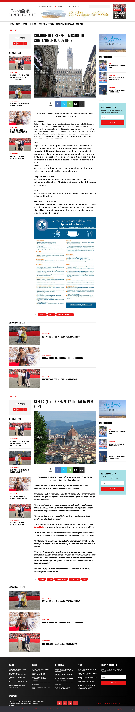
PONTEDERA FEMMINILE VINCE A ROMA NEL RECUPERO (17, 670)
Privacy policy (118, 709)
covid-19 (42, 315)
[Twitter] (22, 43)
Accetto (101, 709)
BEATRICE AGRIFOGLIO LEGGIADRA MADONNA (17, 157)
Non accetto (109, 709)
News (16, 30)
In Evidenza (117, 9)
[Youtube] (25, 43)
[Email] (76, 104)
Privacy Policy (113, 703)
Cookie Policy (122, 703)
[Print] (81, 104)
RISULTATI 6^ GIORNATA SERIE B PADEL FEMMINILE (117, 91)
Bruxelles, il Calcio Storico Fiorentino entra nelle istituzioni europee (86, 687)
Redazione (99, 703)
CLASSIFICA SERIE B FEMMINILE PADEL (117, 66)
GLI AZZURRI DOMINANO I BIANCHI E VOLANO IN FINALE (19, 131)
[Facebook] (14, 43)
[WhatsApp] (70, 104)
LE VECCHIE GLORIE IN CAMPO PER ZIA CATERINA (19, 104)
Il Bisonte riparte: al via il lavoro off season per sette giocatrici (119, 14)
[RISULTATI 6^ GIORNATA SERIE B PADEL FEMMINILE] (103, 90)
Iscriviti (112, 122)
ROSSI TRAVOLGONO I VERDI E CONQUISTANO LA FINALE (63, 688)
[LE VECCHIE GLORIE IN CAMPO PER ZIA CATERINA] (20, 92)
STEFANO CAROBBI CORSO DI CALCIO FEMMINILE (17, 686)
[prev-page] (100, 99)
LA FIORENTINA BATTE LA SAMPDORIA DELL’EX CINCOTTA (17, 674)
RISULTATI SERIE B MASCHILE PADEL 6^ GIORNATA (116, 79)
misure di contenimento (65, 315)
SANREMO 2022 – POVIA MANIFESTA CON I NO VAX (38, 674)
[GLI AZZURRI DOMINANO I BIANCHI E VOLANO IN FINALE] (20, 118)
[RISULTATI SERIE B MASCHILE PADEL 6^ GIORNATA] (103, 77)
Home (10, 30)
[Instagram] (18, 43)
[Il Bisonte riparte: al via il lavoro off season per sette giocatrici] (20, 63)
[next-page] (103, 99)
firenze (51, 315)
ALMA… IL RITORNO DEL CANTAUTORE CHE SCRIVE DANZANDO (39, 679)
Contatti (106, 703)
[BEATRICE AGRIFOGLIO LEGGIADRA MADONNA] (20, 144)
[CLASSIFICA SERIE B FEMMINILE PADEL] (103, 65)
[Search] (108, 6)
